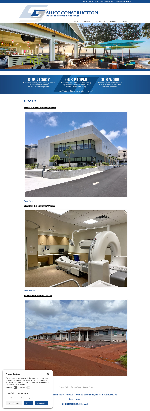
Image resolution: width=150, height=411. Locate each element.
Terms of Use (76, 387)
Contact (87, 21)
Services (114, 21)
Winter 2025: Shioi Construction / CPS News (39, 206)
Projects (100, 21)
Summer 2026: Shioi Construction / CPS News (40, 107)
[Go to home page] (81, 14)
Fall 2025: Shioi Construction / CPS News (38, 295)
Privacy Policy (64, 387)
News (125, 21)
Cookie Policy (88, 387)
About (76, 21)
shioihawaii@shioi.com (123, 1)
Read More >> (29, 201)
